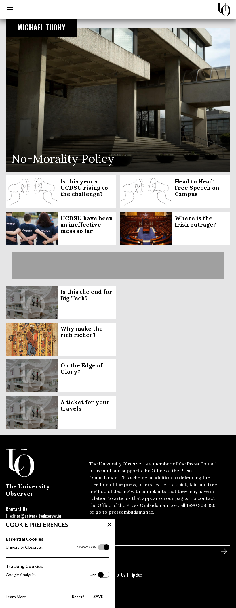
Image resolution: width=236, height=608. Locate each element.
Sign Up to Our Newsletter (34, 538)
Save (98, 596)
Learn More (16, 596)
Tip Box (136, 574)
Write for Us (115, 574)
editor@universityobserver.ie (35, 516)
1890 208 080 (201, 505)
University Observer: (51, 547)
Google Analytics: (51, 574)
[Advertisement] (118, 265)
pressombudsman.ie (131, 512)
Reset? (78, 596)
